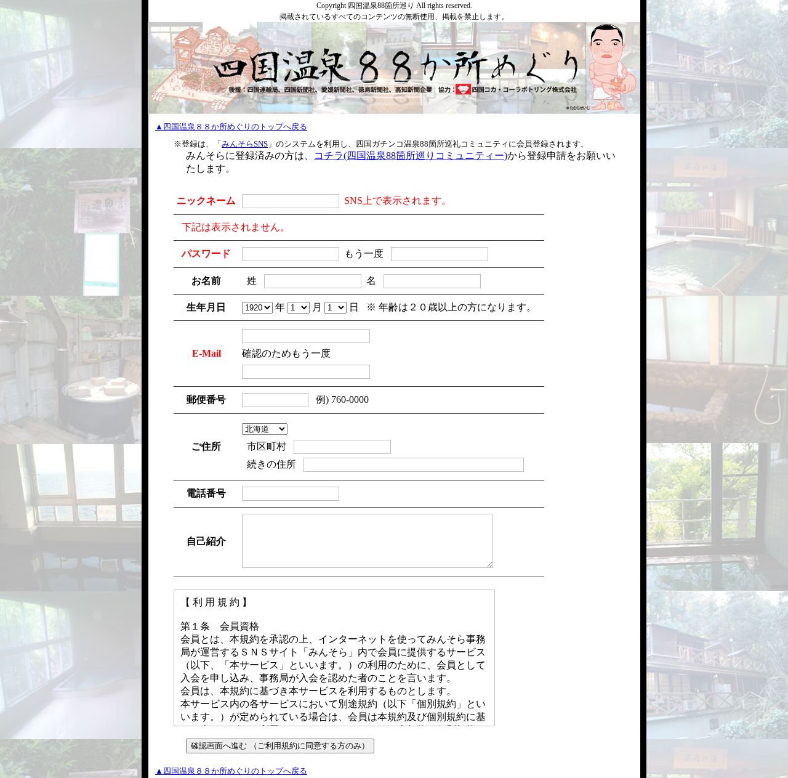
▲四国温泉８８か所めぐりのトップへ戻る (231, 126)
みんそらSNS (245, 143)
